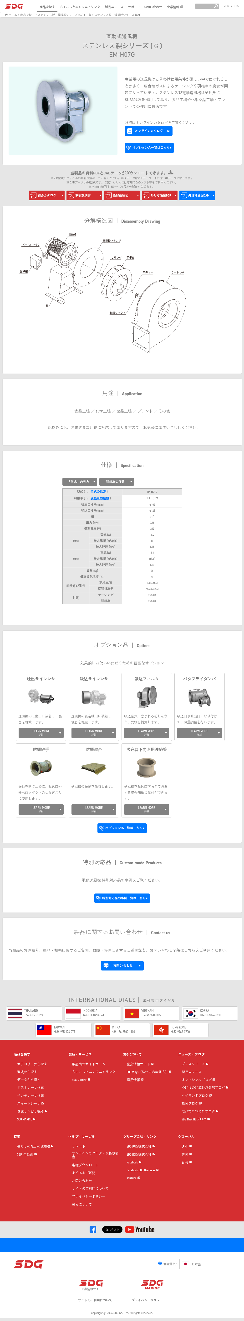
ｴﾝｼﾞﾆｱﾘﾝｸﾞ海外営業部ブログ (204, 1088)
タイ (185, 1147)
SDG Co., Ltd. (121, 1313)
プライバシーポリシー (88, 1197)
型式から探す (27, 1072)
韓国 (185, 1155)
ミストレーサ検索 (30, 1088)
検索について (82, 1205)
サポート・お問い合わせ (145, 7)
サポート (78, 1147)
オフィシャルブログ (197, 1080)
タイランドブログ (195, 1096)
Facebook (133, 1163)
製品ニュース (114, 7)
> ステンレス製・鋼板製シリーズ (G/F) (117, 15)
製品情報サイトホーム (88, 1064)
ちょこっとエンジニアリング (80, 7)
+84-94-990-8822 (151, 1015)
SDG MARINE (25, 1120)
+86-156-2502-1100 (123, 1031)
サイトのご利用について (90, 1189)
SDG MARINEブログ (194, 1120)
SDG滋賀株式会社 (139, 1155)
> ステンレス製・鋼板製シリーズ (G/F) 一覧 (63, 15)
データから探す (29, 1080)
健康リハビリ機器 (31, 1112)
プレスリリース (194, 1064)
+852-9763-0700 (180, 1031)
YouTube (132, 1178)
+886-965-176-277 (64, 1031)
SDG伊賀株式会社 (139, 1147)
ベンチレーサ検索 (30, 1096)
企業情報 (173, 7)
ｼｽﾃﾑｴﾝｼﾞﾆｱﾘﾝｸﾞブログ (199, 1112)
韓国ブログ (190, 1104)
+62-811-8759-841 (93, 1015)
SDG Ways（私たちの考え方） (147, 1072)
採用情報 (134, 1080)
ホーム (12, 15)
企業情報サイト (139, 1064)
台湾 (185, 1163)
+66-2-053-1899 (33, 1015)
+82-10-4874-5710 (210, 1015)
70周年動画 (25, 1155)
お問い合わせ (82, 1181)
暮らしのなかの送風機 (34, 1147)
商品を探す (47, 7)
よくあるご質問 (83, 1173)
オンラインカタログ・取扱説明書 (95, 1156)
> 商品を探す (26, 15)
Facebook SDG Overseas (141, 1170)
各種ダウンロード (85, 1165)
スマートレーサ (29, 1104)
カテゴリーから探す (32, 1064)
